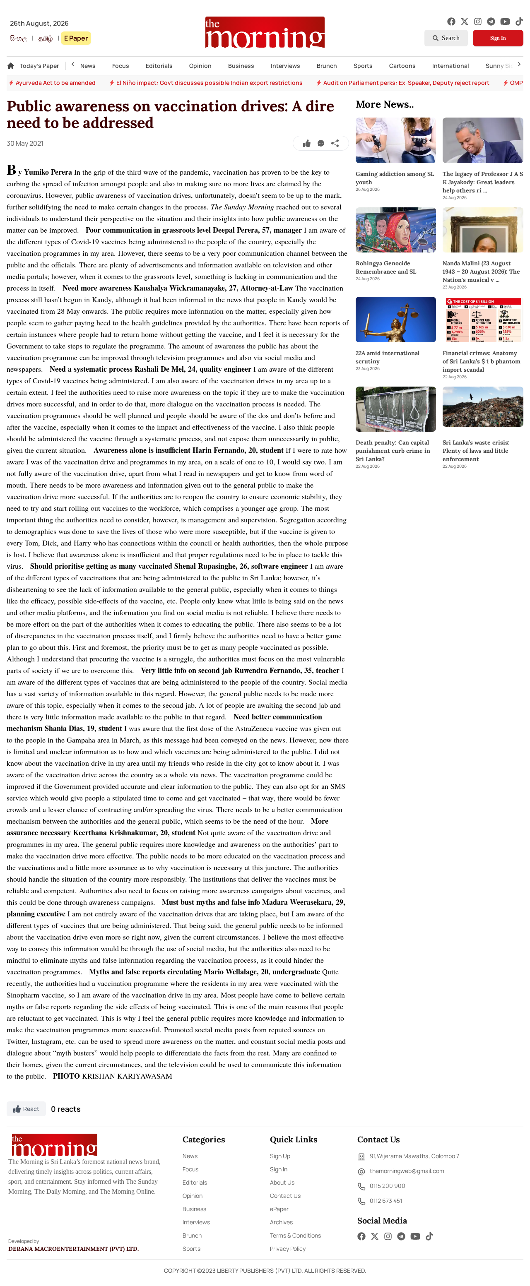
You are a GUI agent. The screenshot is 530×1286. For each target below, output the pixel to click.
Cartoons (402, 66)
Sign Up (280, 1156)
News (88, 66)
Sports (363, 66)
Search (451, 37)
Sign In (498, 38)
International (450, 66)
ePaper (279, 1209)
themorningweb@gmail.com (407, 1171)
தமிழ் (46, 38)
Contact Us (285, 1195)
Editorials (159, 66)
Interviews (285, 66)
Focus (120, 66)
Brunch (327, 66)
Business (241, 66)
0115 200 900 (387, 1186)
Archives (281, 1222)
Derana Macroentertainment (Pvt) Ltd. (73, 1248)
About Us (282, 1182)
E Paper (76, 38)
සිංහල (18, 38)
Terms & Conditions (295, 1235)
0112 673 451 (386, 1200)
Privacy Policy (288, 1248)
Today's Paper (39, 66)
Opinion (200, 66)
